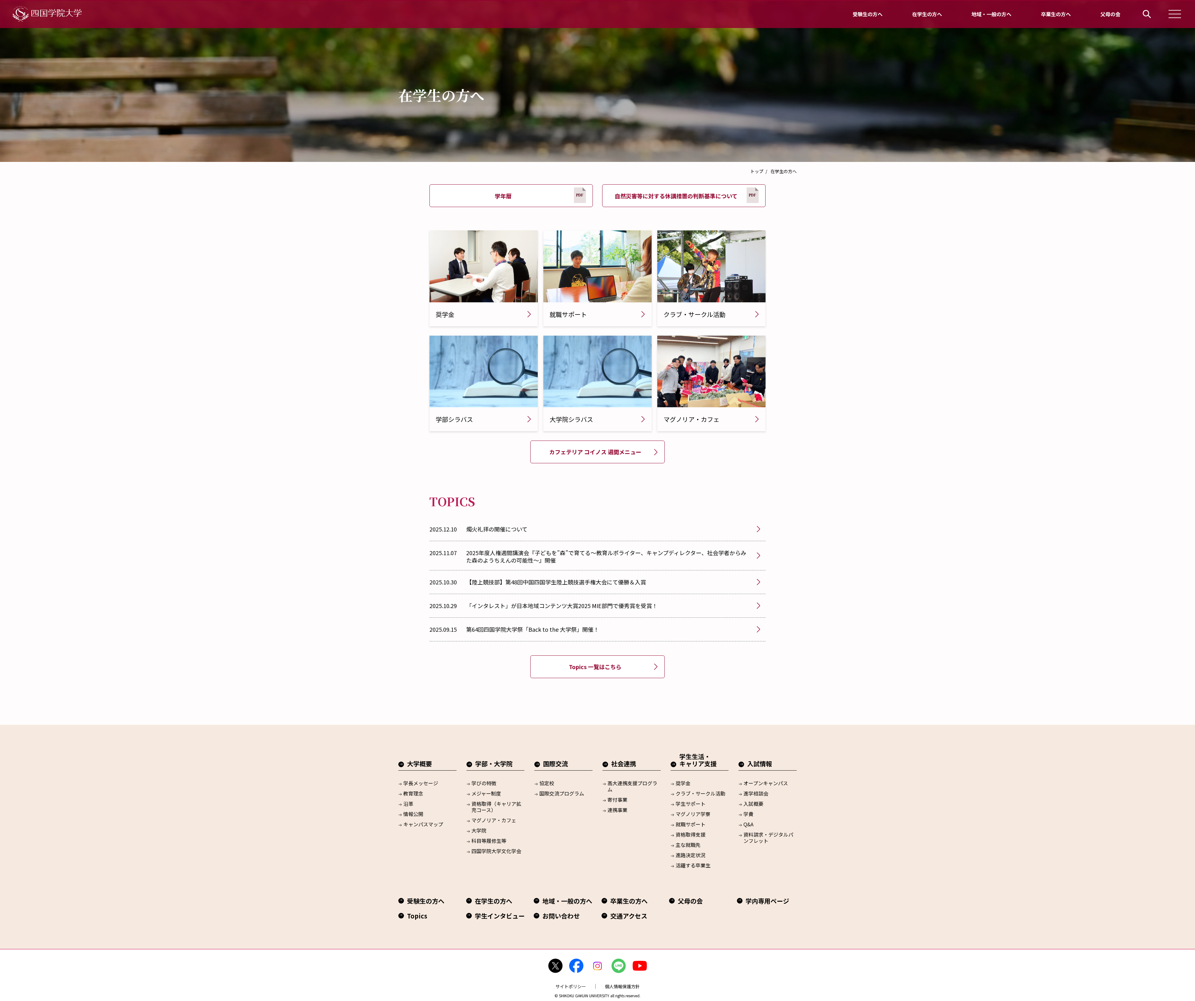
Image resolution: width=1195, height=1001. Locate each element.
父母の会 (1110, 14)
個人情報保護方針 (622, 986)
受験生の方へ (868, 14)
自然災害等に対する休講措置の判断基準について (676, 196)
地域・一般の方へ (991, 14)
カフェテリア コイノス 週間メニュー (595, 452)
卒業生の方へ (1056, 14)
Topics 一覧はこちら (595, 667)
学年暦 (503, 196)
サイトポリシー (570, 986)
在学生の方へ (927, 14)
